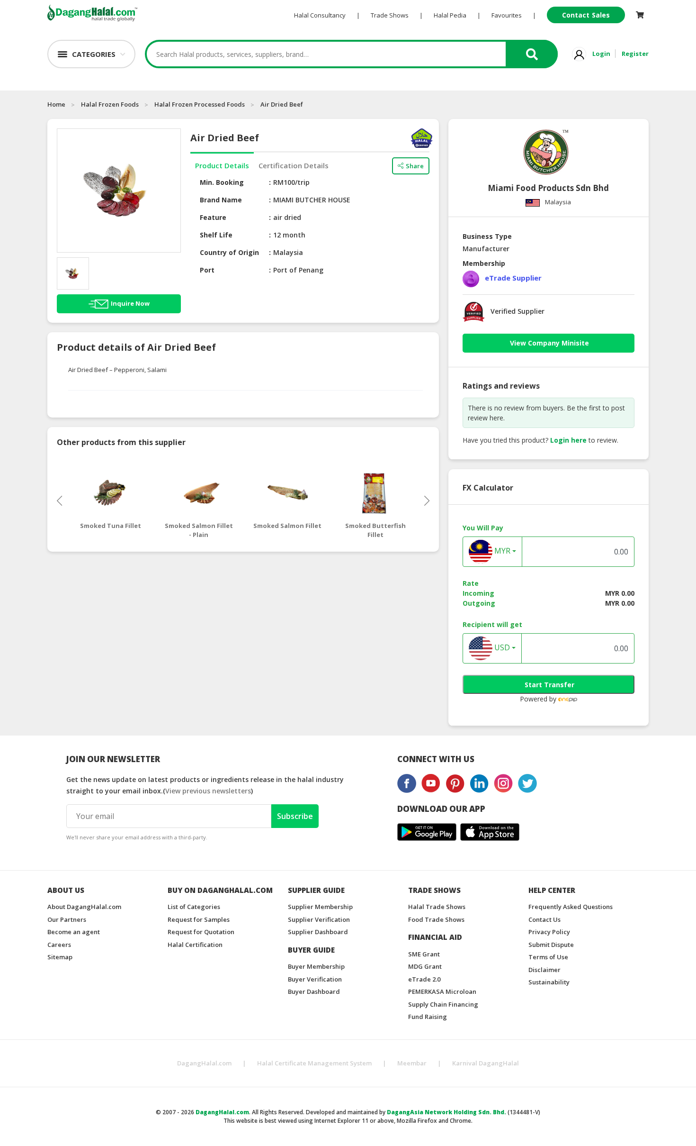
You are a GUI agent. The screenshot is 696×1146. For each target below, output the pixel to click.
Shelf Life (216, 234)
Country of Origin (229, 252)
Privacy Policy (549, 932)
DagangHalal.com (204, 1063)
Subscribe (295, 816)
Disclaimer (544, 969)
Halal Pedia (450, 15)
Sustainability (549, 982)
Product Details (222, 165)
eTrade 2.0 (424, 979)
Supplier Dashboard (318, 932)
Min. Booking (222, 182)
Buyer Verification (315, 979)
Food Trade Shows (436, 919)
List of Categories (194, 906)
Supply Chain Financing (443, 1004)
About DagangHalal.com (84, 906)
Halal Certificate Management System (314, 1063)
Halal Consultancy (320, 15)
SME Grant (424, 954)
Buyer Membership (316, 966)
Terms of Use (548, 957)
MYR (501, 551)
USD (501, 648)
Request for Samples (199, 919)
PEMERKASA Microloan (442, 991)
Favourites (506, 15)
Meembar (412, 1063)
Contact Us (544, 919)
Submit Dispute (551, 944)
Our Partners (66, 919)
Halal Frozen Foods (110, 104)
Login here (568, 440)
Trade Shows (390, 15)
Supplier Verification (319, 919)
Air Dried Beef (281, 104)
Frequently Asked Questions (570, 906)
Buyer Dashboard (314, 991)
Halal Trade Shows (436, 906)
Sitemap (59, 957)
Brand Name (221, 199)
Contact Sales (586, 14)
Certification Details (294, 165)
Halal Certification (195, 944)
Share (415, 166)
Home (56, 104)
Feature (213, 217)
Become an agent (73, 932)
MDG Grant (425, 966)
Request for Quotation (201, 932)
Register (635, 53)
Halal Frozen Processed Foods (199, 104)
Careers (59, 944)
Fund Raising (427, 1016)
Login (601, 53)
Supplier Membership (320, 906)
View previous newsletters (208, 790)
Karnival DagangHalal (485, 1063)
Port (207, 269)
